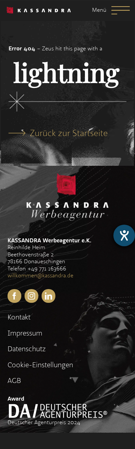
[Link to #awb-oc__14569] (120, 10)
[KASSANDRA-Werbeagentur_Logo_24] (39, 10)
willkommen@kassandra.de (40, 275)
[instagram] (31, 296)
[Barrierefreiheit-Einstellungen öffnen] (124, 235)
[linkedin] (48, 296)
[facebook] (14, 296)
